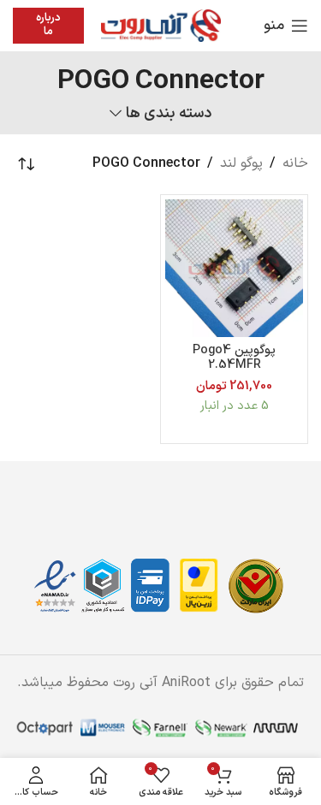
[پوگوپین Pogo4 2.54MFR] (234, 268)
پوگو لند (241, 163)
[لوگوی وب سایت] (161, 25)
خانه (295, 163)
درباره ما (48, 24)
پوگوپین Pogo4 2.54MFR (234, 357)
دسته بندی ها (168, 113)
